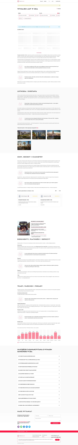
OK (57, 439)
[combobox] (24, 15)
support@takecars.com (55, 435)
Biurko (43, 436)
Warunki (41, 1)
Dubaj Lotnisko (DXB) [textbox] (23, 15)
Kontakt (45, 1)
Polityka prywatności (35, 436)
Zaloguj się (58, 1)
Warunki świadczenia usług (36, 435)
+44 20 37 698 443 (56, 437)
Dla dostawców (44, 435)
